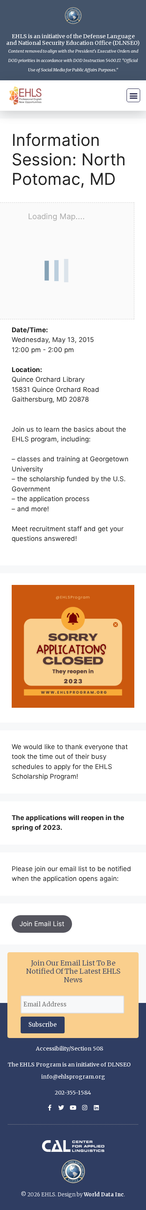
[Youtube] (73, 1108)
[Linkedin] (96, 1108)
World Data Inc (104, 1194)
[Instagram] (85, 1108)
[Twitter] (61, 1108)
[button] (133, 95)
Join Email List (41, 924)
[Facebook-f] (50, 1108)
